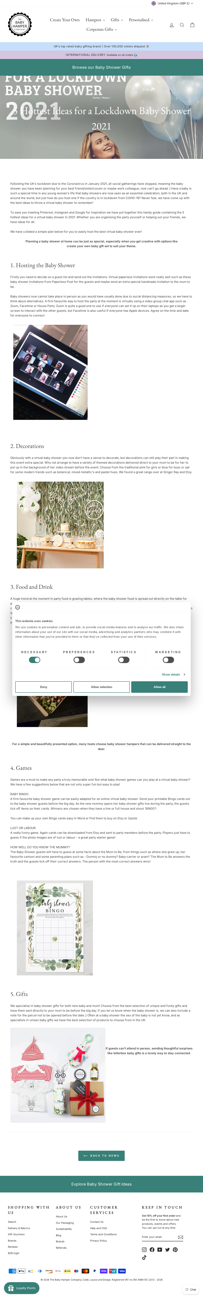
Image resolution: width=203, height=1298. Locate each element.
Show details (171, 674)
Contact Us (96, 1221)
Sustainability (64, 1228)
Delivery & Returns (19, 1228)
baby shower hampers (123, 744)
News (105, 97)
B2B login (13, 1253)
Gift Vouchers (16, 1234)
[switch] (79, 660)
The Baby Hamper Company (65, 1279)
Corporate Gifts (100, 29)
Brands (12, 1240)
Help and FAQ (98, 1228)
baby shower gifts (131, 803)
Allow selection (101, 687)
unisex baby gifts (41, 1020)
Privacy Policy (98, 1240)
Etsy (189, 472)
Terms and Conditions (103, 1234)
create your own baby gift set (88, 246)
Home (96, 97)
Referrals (61, 1247)
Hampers (94, 20)
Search (12, 1221)
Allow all (160, 687)
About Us (61, 1216)
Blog (58, 1235)
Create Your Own (65, 20)
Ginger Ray (171, 472)
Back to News (104, 1155)
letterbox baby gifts (127, 1053)
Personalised (139, 20)
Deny (43, 687)
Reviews (13, 1246)
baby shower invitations (27, 282)
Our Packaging (65, 1222)
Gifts (115, 20)
